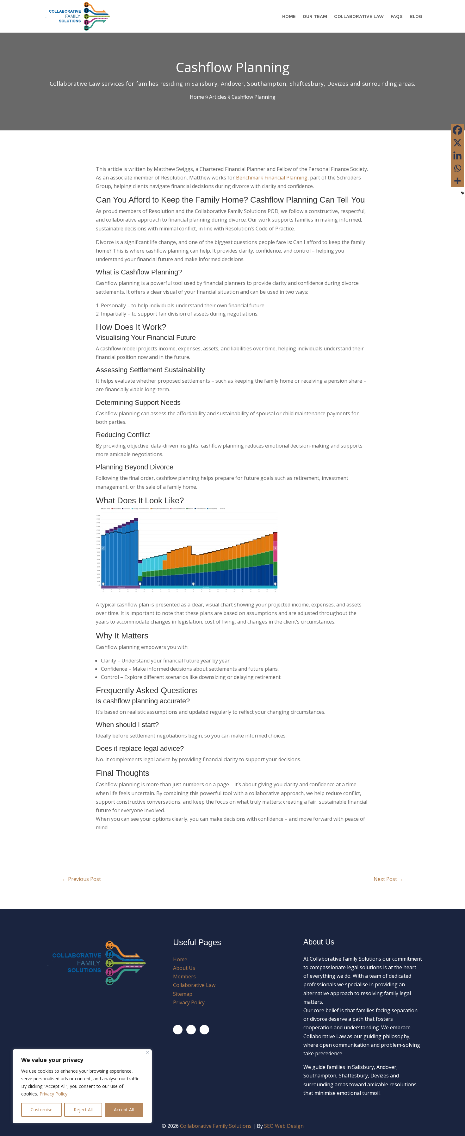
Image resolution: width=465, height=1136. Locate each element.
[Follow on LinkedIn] (204, 1029)
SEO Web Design (284, 1125)
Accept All (124, 1110)
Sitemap (182, 993)
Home (289, 16)
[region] (82, 1086)
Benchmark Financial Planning (271, 177)
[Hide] (462, 193)
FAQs (397, 16)
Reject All (83, 1110)
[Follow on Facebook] (178, 1029)
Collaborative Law (359, 16)
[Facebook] (457, 130)
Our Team (315, 16)
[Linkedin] (457, 155)
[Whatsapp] (457, 168)
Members (184, 976)
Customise (42, 1110)
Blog (416, 16)
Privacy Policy (53, 1094)
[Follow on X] (191, 1029)
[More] (457, 180)
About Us (184, 967)
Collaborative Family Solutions (215, 1125)
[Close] (147, 1052)
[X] (457, 142)
